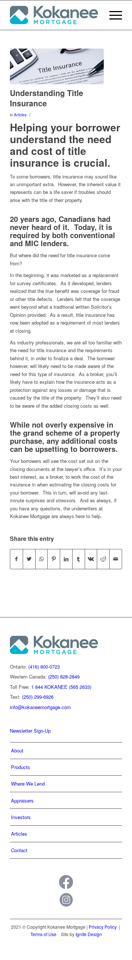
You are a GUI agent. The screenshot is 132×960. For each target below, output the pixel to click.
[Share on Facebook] (16, 558)
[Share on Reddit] (103, 558)
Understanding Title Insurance (46, 97)
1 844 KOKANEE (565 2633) (61, 686)
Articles (20, 114)
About (17, 750)
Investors (21, 817)
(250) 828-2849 (64, 676)
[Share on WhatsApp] (42, 558)
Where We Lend (28, 783)
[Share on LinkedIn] (66, 558)
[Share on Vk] (91, 558)
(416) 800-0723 (44, 666)
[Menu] (112, 15)
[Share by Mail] (116, 558)
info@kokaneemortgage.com (40, 707)
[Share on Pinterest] (54, 558)
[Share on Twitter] (29, 558)
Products (20, 767)
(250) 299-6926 (38, 696)
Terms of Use (43, 934)
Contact (19, 850)
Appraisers (22, 800)
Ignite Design (89, 934)
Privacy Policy (103, 927)
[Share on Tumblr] (79, 558)
